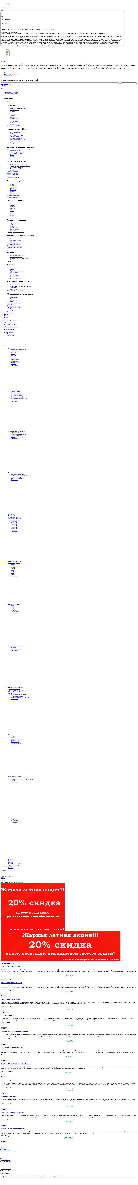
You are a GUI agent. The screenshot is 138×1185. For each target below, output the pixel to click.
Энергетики (13, 287)
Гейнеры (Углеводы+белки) (14, 247)
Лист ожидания (5, 1173)
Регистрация (10, 335)
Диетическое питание (13, 157)
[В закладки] (8, 1012)
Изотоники (10, 301)
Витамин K (13, 191)
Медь (11, 209)
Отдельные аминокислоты (17, 141)
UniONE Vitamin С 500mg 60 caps (10, 999)
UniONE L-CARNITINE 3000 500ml (11, 966)
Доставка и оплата (9, 314)
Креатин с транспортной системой (19, 258)
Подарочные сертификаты (14, 307)
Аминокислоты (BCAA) (13, 125)
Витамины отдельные (13, 177)
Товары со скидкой (6, 1161)
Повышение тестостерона (14, 303)
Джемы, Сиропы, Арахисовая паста (20, 166)
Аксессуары (10, 101)
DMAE (12, 226)
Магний (12, 208)
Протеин (9, 261)
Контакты (6, 316)
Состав (3, 61)
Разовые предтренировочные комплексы (21, 286)
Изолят (12, 268)
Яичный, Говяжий (15, 275)
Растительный (14, 272)
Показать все (13, 124)
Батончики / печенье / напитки (15, 144)
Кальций (12, 206)
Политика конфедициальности (9, 1150)
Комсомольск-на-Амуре (10, 324)
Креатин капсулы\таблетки (17, 255)
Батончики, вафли (15, 150)
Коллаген (12, 238)
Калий (12, 205)
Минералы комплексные (13, 195)
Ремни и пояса (14, 118)
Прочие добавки (14, 229)
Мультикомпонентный (16, 271)
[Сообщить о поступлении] (10, 84)
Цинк (11, 214)
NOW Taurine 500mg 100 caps (9, 1096)
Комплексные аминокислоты (18, 139)
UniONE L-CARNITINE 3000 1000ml (11, 983)
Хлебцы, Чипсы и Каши (16, 169)
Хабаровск (7, 322)
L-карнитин (13, 297)
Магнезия (12, 114)
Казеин (12, 269)
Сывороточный (14, 273)
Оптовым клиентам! (12, 327)
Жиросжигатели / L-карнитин (15, 290)
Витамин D (13, 188)
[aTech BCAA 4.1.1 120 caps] (69, 53)
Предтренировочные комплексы (19, 284)
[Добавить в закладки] (11, 84)
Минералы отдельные (13, 197)
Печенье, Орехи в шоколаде (17, 152)
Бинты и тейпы (14, 110)
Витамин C (13, 187)
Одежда (12, 115)
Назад (7, 4)
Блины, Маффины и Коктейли (18, 164)
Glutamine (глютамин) (16, 138)
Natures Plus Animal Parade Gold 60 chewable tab (14, 1031)
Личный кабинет (8, 332)
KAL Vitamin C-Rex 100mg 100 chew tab (12, 1047)
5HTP (11, 223)
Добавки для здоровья (13, 216)
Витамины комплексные (13, 176)
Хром (11, 212)
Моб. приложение (6, 1157)
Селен (12, 211)
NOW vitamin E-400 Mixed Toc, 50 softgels (12, 1112)
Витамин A (13, 184)
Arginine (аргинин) (15, 132)
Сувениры (10, 310)
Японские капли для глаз (14, 306)
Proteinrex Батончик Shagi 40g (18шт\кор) (13, 1128)
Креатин (9, 248)
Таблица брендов (8, 313)
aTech (14, 72)
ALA (11, 224)
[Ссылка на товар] (8, 84)
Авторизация (10, 334)
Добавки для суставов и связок (15, 232)
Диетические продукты (16, 167)
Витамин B (13, 185)
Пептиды (9, 304)
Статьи (3, 1158)
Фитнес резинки (14, 121)
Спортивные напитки (16, 153)
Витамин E (13, 190)
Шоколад (12, 155)
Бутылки (12, 111)
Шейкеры (12, 123)
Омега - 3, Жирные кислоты (14, 246)
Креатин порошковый (16, 257)
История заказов (5, 1170)
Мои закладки (5, 1172)
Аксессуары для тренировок (18, 108)
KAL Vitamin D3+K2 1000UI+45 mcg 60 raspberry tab (16, 1064)
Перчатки (12, 117)
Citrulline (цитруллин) (16, 136)
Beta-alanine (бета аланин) (17, 135)
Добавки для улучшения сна (14, 243)
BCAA (12, 134)
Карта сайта (4, 1162)
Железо (12, 203)
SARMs (9, 308)
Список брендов (5, 1160)
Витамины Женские (12, 173)
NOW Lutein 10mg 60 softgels (9, 1080)
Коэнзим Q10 (13, 227)
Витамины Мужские (12, 174)
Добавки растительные (13, 244)
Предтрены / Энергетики (14, 278)
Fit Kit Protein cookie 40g (7, 1015)
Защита (12, 113)
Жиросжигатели (14, 298)
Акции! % (6, 317)
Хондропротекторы (15, 240)
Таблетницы (13, 120)
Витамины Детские (12, 171)
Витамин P (13, 192)
